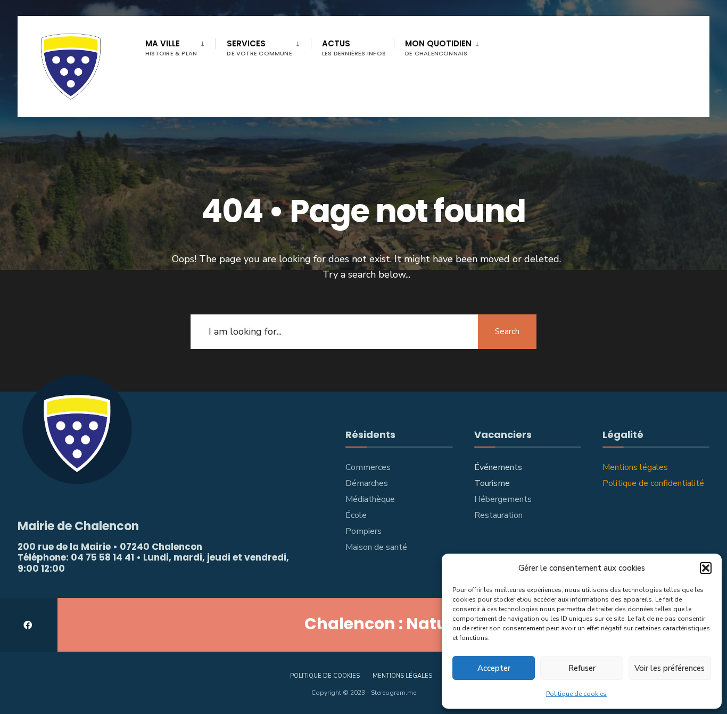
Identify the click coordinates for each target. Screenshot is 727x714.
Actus (354, 48)
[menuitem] (180, 45)
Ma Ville (171, 48)
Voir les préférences (669, 668)
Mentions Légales (402, 676)
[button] (705, 568)
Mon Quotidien (438, 48)
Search (507, 331)
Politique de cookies (576, 693)
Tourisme (492, 483)
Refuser (582, 668)
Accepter (493, 668)
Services (259, 48)
